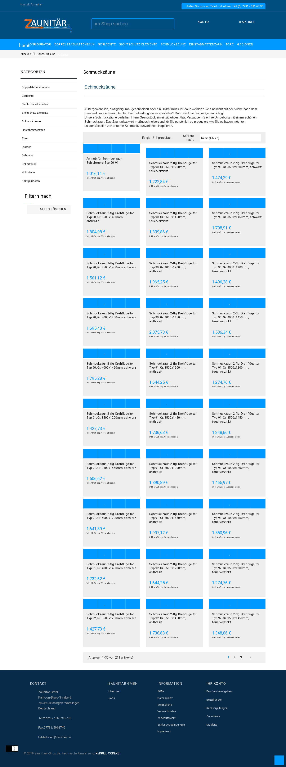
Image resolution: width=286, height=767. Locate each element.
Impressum (164, 731)
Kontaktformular (31, 4)
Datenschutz (165, 698)
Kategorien (33, 72)
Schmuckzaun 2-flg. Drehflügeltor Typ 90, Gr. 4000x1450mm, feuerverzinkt (236, 317)
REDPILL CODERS (108, 753)
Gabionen (27, 155)
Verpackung (164, 704)
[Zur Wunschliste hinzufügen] (104, 149)
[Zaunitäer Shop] (48, 25)
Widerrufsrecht (166, 717)
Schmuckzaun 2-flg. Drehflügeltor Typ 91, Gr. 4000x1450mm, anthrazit (173, 518)
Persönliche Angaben (219, 691)
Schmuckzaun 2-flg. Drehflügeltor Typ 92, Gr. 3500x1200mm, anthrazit (173, 568)
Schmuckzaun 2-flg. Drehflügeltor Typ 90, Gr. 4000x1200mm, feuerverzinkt (236, 267)
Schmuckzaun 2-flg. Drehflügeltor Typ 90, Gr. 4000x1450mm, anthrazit (173, 317)
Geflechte (27, 95)
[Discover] (251, 753)
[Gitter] (90, 137)
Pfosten (26, 146)
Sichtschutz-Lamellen (35, 104)
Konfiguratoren (31, 181)
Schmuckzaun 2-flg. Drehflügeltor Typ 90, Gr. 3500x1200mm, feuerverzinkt (173, 167)
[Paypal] (232, 753)
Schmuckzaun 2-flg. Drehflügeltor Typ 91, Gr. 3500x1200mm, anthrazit (173, 367)
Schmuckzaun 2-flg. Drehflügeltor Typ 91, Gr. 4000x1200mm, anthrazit (173, 468)
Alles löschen (49, 209)
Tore (24, 138)
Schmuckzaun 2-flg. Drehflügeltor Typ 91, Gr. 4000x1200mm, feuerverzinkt (236, 468)
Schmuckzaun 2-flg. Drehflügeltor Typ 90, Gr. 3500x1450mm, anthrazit (110, 217)
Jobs (111, 698)
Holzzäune (28, 172)
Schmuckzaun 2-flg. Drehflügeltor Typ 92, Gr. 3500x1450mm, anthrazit (173, 618)
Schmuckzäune (31, 121)
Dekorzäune (29, 164)
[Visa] (246, 753)
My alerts (211, 724)
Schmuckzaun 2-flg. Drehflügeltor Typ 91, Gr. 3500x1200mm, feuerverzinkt (236, 367)
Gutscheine (213, 716)
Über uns (113, 691)
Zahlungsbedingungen (171, 724)
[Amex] (255, 753)
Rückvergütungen (217, 708)
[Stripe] (241, 753)
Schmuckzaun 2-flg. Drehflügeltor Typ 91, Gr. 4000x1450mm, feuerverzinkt (236, 518)
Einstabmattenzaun (33, 129)
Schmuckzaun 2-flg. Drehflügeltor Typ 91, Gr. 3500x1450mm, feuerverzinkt (236, 417)
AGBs (160, 691)
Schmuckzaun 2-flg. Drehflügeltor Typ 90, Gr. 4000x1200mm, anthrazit (173, 267)
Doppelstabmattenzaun (36, 87)
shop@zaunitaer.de (59, 737)
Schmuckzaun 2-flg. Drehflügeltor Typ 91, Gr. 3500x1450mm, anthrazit (173, 417)
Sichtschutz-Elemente (35, 112)
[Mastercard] (237, 753)
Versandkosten (108, 178)
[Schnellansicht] (133, 149)
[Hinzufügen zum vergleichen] (118, 149)
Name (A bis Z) (230, 138)
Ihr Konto (216, 684)
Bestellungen (214, 699)
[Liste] (96, 137)
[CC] (260, 753)
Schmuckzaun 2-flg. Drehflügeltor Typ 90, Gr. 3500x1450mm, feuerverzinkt (173, 217)
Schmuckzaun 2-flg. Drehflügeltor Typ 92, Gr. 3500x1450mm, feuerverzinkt (236, 618)
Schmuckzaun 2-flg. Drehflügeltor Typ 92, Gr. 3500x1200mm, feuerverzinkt (236, 568)
